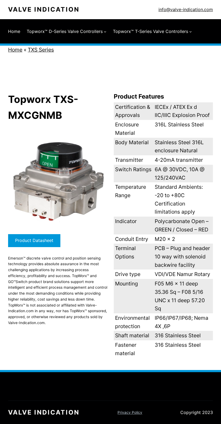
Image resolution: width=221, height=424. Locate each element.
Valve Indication (44, 9)
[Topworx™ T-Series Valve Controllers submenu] (190, 31)
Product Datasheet (34, 240)
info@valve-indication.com (185, 9)
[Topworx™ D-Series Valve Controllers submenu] (105, 31)
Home (15, 49)
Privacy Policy (130, 412)
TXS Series (41, 49)
